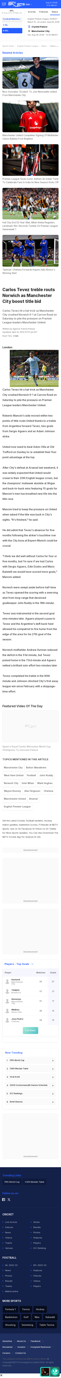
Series (36, 1222)
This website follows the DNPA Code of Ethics (24, 1359)
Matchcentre (11, 1291)
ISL (6, 25)
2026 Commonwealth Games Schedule (28, 1085)
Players (37, 1243)
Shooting (10, 1325)
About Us (21, 1341)
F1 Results (44, 824)
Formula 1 (10, 1309)
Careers (6, 1353)
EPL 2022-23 (39, 1265)
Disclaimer (7, 1347)
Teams (8, 1243)
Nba (37, 1317)
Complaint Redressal (40, 1347)
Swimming (27, 1325)
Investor (22, 1347)
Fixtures (43, 11)
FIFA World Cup (17, 1060)
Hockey (40, 1309)
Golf (26, 1317)
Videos (8, 1237)
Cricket (21, 820)
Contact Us (20, 1353)
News (55, 11)
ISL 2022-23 (11, 1265)
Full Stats (30, 1030)
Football (30, 820)
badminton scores (28, 824)
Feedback (36, 1341)
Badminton (11, 1317)
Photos (36, 1232)
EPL (12, 11)
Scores (32, 11)
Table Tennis (46, 1325)
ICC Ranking (39, 1248)
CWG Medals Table (19, 1068)
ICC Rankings (16, 1093)
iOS (39, 837)
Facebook (27, 828)
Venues (9, 1248)
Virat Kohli (15, 1077)
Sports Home (8, 46)
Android (29, 837)
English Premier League (27, 46)
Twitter (52, 828)
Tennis (26, 1309)
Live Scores (11, 1222)
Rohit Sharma (16, 1102)
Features (37, 1237)
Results (37, 1227)
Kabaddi (50, 1317)
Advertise (7, 1341)
